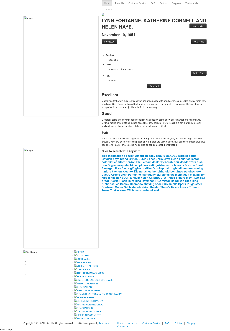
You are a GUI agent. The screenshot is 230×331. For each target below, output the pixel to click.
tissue (175, 187)
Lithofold (164, 171)
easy (121, 165)
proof (105, 181)
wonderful (146, 190)
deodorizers (188, 162)
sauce (115, 184)
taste (132, 187)
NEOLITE (126, 178)
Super (119, 187)
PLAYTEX (198, 178)
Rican (123, 181)
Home (107, 3)
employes (141, 165)
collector (193, 159)
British (133, 159)
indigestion (115, 156)
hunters (187, 168)
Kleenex (128, 171)
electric (129, 165)
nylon (144, 178)
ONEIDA (154, 178)
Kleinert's (140, 171)
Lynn (124, 174)
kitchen (117, 171)
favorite (190, 165)
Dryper (112, 165)
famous (179, 165)
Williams (133, 190)
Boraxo (183, 156)
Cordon (130, 162)
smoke (173, 184)
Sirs (165, 184)
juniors (106, 171)
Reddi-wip (177, 181)
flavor (125, 168)
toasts (184, 187)
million (200, 174)
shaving (149, 184)
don (104, 165)
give (138, 168)
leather (152, 171)
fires (118, 168)
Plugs (190, 184)
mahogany (149, 174)
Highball (176, 168)
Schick (124, 184)
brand (124, 159)
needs (115, 178)
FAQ (153, 3)
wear (123, 190)
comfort (119, 162)
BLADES (171, 156)
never (136, 178)
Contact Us (122, 326)
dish (200, 162)
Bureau (143, 159)
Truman (194, 187)
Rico (138, 181)
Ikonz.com (104, 323)
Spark (182, 184)
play (189, 178)
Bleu (139, 162)
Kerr (176, 162)
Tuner (105, 190)
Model (106, 178)
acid (104, 156)
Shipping (176, 3)
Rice (188, 181)
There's (165, 187)
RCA (158, 181)
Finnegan (108, 168)
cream (147, 162)
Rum (131, 181)
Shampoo (136, 184)
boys (116, 159)
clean (174, 159)
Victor (166, 181)
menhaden (182, 174)
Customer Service (137, 3)
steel (198, 184)
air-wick (129, 156)
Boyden (107, 159)
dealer (156, 162)
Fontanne (134, 174)
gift (132, 168)
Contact (108, 9)
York (157, 190)
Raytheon (148, 181)
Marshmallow (165, 174)
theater (155, 187)
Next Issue (199, 41)
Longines (176, 171)
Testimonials (191, 3)
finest (199, 165)
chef (152, 159)
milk (193, 174)
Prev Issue (109, 41)
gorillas (147, 168)
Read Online (198, 25)
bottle (192, 156)
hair (167, 168)
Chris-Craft (163, 159)
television (142, 187)
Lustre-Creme (111, 174)
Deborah (167, 162)
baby (152, 156)
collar (183, 159)
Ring (195, 181)
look (198, 171)
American (141, 156)
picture (180, 178)
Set (126, 187)
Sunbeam (108, 187)
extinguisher (157, 165)
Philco (171, 178)
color (105, 162)
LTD (163, 178)
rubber (106, 184)
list (111, 162)
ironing (198, 168)
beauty (160, 156)
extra (169, 165)
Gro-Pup (158, 168)
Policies (163, 3)
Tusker (114, 190)
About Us (119, 3)
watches (189, 171)
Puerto (114, 181)
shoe (158, 184)
